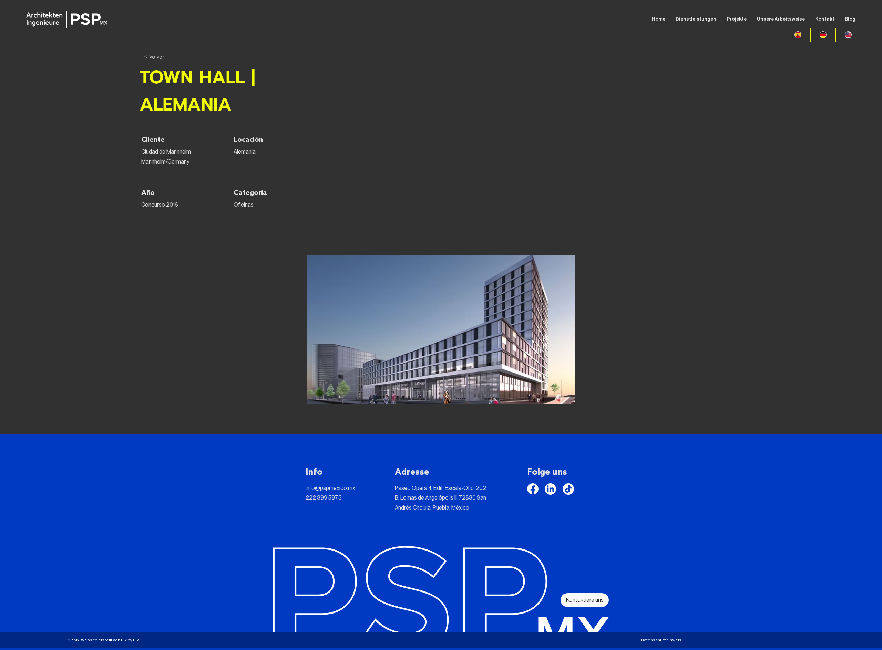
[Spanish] (798, 35)
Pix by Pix (130, 640)
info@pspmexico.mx (330, 488)
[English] (848, 35)
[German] (822, 35)
